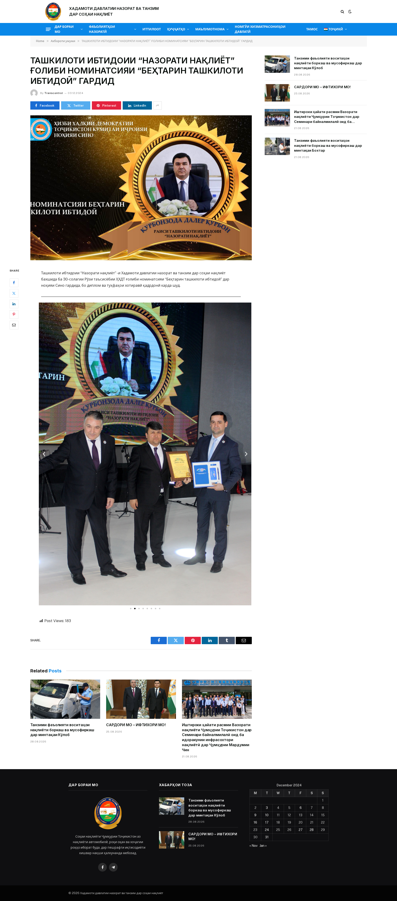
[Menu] (48, 29)
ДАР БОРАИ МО (64, 29)
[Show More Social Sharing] (157, 105)
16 (255, 822)
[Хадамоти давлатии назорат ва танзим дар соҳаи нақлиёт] (53, 11)
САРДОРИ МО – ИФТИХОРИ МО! (136, 724)
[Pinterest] (14, 314)
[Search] (342, 11)
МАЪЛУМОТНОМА (210, 29)
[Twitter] (14, 293)
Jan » (263, 845)
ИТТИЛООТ (151, 29)
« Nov (254, 845)
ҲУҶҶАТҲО (176, 29)
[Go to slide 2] (135, 608)
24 (267, 830)
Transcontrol (53, 93)
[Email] (14, 324)
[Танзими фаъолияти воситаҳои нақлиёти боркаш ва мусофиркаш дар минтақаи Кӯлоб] (65, 699)
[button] (44, 454)
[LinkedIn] (14, 303)
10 (267, 815)
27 (301, 830)
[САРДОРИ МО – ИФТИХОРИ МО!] (141, 699)
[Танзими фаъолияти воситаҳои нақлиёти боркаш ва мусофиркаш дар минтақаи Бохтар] (277, 146)
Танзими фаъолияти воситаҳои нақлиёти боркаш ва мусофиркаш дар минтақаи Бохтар (328, 145)
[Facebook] (14, 282)
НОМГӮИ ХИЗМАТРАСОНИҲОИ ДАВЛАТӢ (260, 29)
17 (267, 822)
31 (267, 837)
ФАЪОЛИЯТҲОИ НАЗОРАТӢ (102, 29)
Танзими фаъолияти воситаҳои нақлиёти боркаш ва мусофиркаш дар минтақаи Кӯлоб (62, 729)
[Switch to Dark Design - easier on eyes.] (349, 11)
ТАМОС (312, 29)
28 (312, 830)
